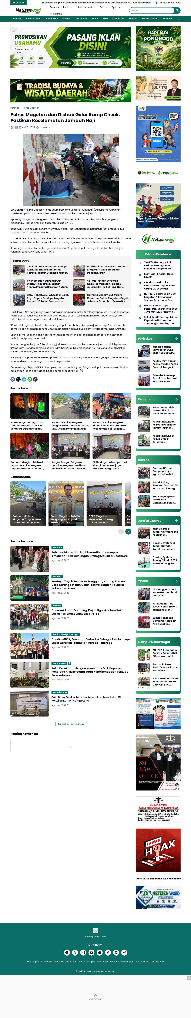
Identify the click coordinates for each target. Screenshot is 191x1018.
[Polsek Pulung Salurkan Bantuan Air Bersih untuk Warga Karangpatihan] (144, 487)
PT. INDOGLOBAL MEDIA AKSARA (99, 971)
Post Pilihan (56, 13)
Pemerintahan (33, 18)
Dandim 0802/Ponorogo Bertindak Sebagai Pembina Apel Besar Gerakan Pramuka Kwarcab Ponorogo (91, 640)
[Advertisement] (95, 997)
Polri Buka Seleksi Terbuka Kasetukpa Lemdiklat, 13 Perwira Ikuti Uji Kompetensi (86, 698)
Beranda (54, 7)
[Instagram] (83, 953)
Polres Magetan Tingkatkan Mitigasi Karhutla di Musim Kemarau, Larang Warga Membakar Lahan (27, 425)
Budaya (17, 18)
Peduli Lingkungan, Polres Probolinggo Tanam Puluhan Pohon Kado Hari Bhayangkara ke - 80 (164, 425)
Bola (102, 7)
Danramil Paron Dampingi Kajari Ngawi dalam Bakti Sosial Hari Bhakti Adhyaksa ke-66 (87, 612)
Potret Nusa (142, 961)
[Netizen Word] (28, 10)
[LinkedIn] (116, 953)
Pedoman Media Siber (65, 961)
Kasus (95, 18)
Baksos (57, 605)
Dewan (66, 18)
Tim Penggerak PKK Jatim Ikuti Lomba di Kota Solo (165, 592)
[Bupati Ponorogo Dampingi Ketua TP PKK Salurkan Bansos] (144, 622)
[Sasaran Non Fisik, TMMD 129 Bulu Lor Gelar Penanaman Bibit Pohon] (144, 412)
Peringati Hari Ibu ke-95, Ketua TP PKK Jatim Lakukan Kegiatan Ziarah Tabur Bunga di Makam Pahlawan (165, 607)
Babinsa (57, 547)
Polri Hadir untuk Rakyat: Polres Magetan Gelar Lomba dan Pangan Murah (106, 269)
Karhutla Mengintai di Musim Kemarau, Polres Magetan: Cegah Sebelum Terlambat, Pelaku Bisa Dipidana (107, 298)
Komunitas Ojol (61, 663)
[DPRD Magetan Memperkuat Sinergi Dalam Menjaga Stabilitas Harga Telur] (112, 446)
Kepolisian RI (60, 692)
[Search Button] (177, 10)
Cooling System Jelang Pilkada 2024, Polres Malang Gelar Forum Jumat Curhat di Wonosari (165, 560)
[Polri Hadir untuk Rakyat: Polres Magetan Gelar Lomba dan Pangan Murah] (79, 271)
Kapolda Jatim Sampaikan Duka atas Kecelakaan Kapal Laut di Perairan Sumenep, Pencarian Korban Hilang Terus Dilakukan (164, 350)
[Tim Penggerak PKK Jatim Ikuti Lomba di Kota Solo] (144, 594)
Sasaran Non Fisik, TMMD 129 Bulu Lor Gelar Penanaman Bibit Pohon (164, 410)
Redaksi (48, 961)
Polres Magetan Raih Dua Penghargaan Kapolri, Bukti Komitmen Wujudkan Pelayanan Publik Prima (66, 519)
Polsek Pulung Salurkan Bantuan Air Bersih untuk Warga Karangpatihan (165, 485)
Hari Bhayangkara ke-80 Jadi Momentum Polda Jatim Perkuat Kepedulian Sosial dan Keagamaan (164, 499)
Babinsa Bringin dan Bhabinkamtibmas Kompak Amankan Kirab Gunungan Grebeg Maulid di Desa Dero (89, 554)
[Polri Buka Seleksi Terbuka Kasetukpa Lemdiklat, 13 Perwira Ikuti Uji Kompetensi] (29, 704)
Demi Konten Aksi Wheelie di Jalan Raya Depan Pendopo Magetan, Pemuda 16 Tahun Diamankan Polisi (48, 298)
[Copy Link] (35, 379)
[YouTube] (91, 953)
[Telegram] (24, 379)
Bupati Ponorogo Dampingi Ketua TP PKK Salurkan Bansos (164, 621)
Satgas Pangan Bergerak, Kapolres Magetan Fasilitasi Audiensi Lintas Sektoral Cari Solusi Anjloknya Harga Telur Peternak (104, 284)
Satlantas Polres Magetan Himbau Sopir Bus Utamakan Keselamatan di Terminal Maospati (110, 425)
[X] (18, 379)
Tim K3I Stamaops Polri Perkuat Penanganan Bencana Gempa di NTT (158, 265)
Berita (66, 7)
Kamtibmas (80, 18)
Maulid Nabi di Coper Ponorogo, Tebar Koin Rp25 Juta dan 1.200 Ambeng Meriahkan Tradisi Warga (161, 308)
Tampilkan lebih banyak (71, 723)
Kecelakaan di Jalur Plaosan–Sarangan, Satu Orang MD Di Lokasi (159, 285)
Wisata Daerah (150, 18)
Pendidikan (52, 18)
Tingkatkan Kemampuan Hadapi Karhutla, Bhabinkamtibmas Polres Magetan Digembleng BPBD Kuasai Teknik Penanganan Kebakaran (47, 269)
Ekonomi (167, 18)
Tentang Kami (34, 961)
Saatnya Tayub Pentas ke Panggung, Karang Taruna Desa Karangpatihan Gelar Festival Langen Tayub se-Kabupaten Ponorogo (88, 585)
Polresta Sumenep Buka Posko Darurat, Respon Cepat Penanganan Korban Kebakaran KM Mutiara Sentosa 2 (165, 378)
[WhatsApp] (29, 379)
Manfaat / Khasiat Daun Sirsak (159, 276)
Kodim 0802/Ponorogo (65, 634)
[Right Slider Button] (178, 19)
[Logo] (95, 930)
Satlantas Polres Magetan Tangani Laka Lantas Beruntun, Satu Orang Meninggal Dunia (70, 425)
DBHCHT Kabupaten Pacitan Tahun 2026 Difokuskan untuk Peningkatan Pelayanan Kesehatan (165, 653)
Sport (115, 7)
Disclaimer (102, 961)
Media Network (84, 7)
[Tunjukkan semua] (176, 338)
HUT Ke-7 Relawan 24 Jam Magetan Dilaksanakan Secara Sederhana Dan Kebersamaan (160, 297)
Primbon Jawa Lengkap (122, 961)
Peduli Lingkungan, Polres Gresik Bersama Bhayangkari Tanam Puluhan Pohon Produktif (165, 439)
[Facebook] (12, 379)
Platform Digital (87, 961)
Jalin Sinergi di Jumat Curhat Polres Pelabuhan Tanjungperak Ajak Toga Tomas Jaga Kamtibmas (165, 532)
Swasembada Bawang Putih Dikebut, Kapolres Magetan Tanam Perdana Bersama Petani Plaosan (47, 284)
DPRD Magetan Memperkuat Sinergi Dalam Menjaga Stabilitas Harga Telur (110, 465)
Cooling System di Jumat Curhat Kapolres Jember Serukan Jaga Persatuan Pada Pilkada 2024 (164, 546)
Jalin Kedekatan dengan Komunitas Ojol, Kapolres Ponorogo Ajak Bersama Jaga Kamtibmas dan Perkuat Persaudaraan (89, 671)
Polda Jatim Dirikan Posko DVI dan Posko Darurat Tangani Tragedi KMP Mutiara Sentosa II (165, 364)
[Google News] (100, 953)
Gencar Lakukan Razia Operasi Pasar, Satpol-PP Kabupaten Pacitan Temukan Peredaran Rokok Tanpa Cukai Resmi (165, 667)
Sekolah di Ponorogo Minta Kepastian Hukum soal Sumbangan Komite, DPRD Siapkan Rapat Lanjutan (160, 320)
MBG (105, 18)
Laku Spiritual (157, 961)
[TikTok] (108, 953)
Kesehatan (118, 18)
